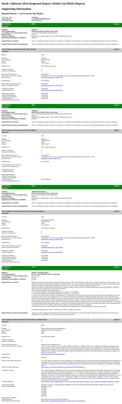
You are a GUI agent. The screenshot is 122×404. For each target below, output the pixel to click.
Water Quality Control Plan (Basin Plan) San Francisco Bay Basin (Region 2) (63, 367)
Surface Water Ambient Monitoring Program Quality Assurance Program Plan (63, 401)
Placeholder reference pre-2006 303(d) (52, 77)
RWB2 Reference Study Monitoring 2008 (53, 354)
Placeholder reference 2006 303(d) (51, 158)
